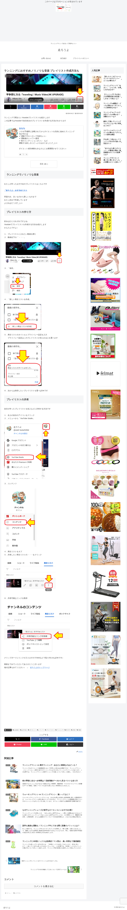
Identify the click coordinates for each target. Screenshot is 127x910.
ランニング (60, 730)
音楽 (79, 730)
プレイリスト (50, 730)
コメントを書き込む (44, 886)
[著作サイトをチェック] (20, 154)
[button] (77, 107)
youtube (16, 730)
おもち (22, 128)
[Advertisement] (63, 26)
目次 (41, 164)
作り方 (68, 730)
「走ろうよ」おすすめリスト (15, 190)
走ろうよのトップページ (40, 667)
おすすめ (8, 730)
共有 (74, 730)
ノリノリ (41, 730)
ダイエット (33, 730)
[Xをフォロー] (23, 154)
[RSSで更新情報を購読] (26, 154)
